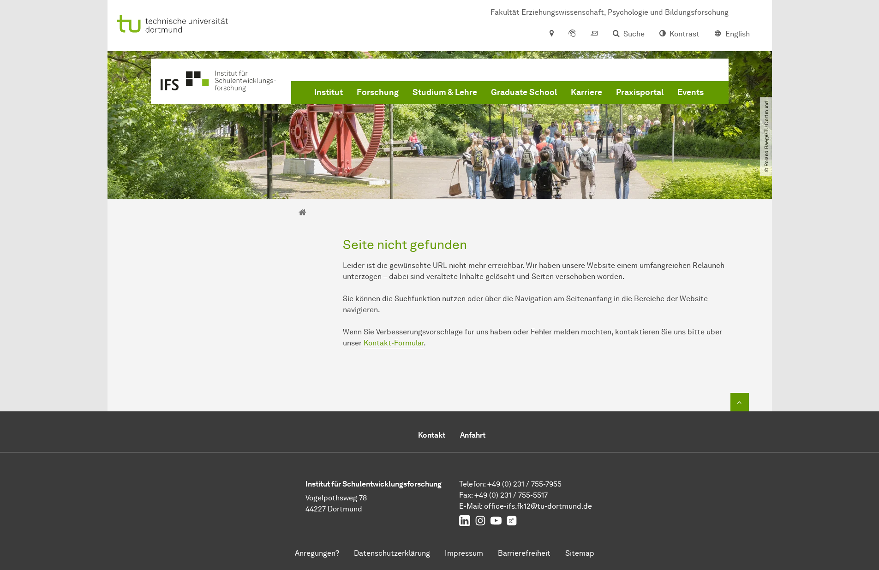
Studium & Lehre (445, 92)
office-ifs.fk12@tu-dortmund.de (538, 506)
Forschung (378, 92)
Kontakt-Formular (394, 342)
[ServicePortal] (572, 34)
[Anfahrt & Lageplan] (551, 34)
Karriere (586, 92)
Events (690, 92)
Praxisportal (640, 92)
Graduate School (524, 92)
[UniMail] (594, 34)
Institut (328, 92)
